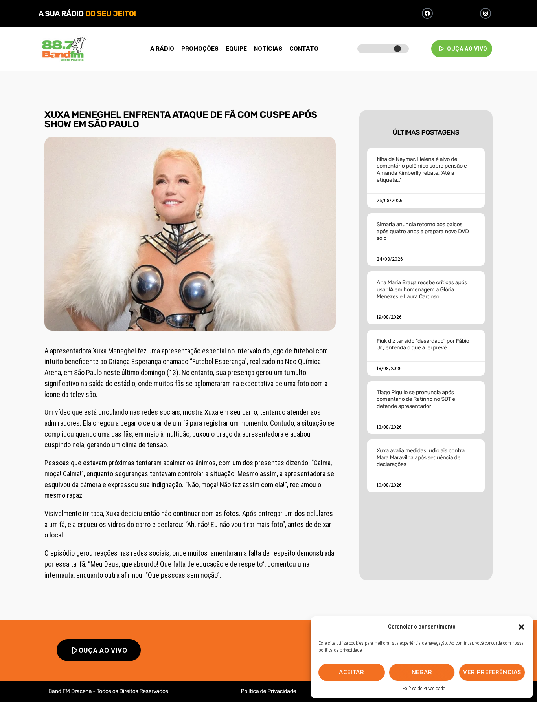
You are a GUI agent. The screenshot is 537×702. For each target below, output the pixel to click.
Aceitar (351, 672)
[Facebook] (427, 13)
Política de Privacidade (424, 688)
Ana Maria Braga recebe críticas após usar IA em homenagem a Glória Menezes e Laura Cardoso (422, 289)
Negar (422, 672)
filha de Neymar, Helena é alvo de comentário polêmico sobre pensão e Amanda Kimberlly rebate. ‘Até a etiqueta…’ (422, 169)
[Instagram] (485, 13)
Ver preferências (492, 672)
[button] (521, 627)
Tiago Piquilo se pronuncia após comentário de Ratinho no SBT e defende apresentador (416, 399)
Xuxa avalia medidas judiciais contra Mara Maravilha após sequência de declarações (421, 457)
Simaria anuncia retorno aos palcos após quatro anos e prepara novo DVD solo (423, 231)
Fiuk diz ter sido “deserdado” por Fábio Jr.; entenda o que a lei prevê (423, 344)
